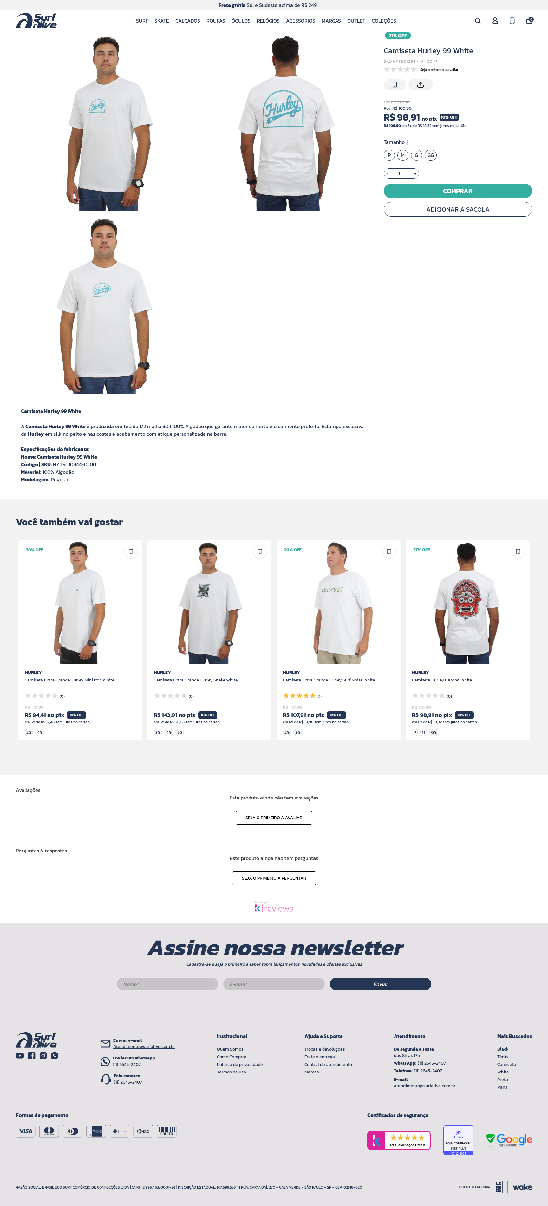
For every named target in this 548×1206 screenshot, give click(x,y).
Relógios (268, 20)
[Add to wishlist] (395, 85)
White (503, 1072)
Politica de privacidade (240, 1064)
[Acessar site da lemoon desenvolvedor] (483, 1187)
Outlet (356, 20)
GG (430, 155)
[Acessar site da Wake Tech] (522, 1187)
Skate (161, 20)
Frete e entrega (319, 1056)
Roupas (215, 20)
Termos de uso (231, 1072)
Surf (142, 20)
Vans (502, 1087)
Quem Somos (230, 1049)
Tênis (502, 1056)
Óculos (241, 20)
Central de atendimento (328, 1064)
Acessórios (300, 20)
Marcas (331, 20)
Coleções (384, 20)
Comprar (458, 191)
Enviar (380, 984)
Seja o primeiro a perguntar (274, 878)
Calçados (187, 20)
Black (503, 1049)
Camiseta (506, 1064)
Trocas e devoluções (324, 1049)
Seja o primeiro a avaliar (274, 817)
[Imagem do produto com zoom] (105, 122)
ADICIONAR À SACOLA (458, 209)
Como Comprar (231, 1056)
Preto (502, 1079)
